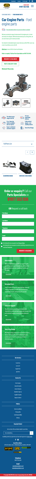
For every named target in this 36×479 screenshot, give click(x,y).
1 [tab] (3, 175)
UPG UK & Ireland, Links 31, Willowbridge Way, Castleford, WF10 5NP (17, 445)
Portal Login (25, 1)
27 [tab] (13, 179)
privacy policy (29, 436)
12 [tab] (32, 175)
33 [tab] (28, 179)
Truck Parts (18, 363)
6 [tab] (17, 175)
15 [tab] (9, 177)
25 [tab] (7, 179)
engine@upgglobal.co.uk (18, 468)
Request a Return (18, 397)
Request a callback (10, 59)
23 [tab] (30, 177)
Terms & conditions (18, 409)
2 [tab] (6, 175)
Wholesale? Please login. (8, 69)
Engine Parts (17, 369)
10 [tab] (27, 175)
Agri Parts (18, 372)
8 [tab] (22, 175)
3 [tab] (9, 175)
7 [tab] (19, 175)
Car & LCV (18, 366)
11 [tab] (30, 175)
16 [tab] (11, 177)
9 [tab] (24, 175)
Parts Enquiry (18, 383)
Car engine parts (6, 14)
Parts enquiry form (10, 64)
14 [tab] (6, 177)
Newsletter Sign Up (18, 392)
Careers (19, 1)
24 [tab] (32, 177)
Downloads (13, 1)
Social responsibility (18, 415)
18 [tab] (17, 177)
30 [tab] (20, 179)
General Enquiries (18, 386)
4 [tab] (11, 175)
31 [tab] (23, 179)
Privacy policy (18, 412)
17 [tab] (14, 177)
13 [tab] (3, 177)
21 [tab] (24, 177)
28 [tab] (15, 179)
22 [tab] (27, 177)
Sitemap (18, 418)
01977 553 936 (24, 7)
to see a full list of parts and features (12, 49)
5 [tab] (14, 175)
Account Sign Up (18, 389)
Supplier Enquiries (17, 395)
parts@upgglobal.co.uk (18, 466)
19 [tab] (19, 177)
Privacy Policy (22, 243)
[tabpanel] (9, 168)
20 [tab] (22, 177)
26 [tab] (10, 179)
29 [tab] (18, 179)
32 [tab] (26, 179)
